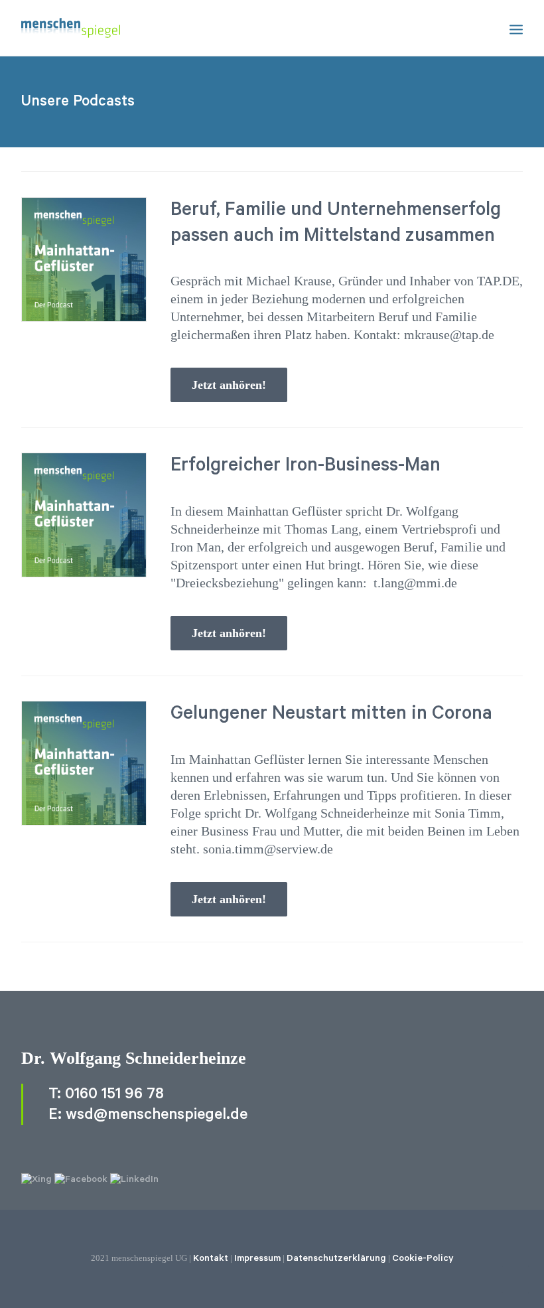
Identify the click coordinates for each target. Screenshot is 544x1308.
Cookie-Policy (423, 1258)
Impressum (257, 1258)
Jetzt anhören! (229, 385)
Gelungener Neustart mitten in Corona (331, 713)
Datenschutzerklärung (336, 1258)
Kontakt (210, 1258)
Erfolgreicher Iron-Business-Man (305, 465)
